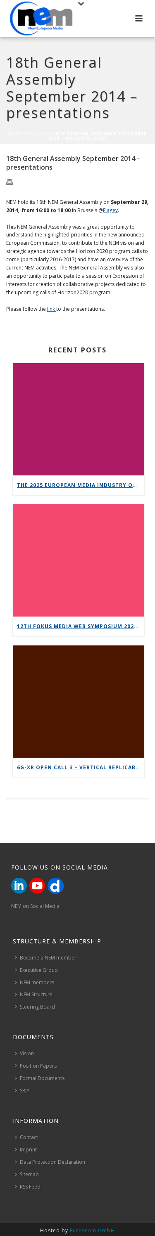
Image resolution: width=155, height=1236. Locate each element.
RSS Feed (30, 1186)
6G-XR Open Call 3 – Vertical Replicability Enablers (80, 767)
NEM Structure (36, 994)
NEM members (37, 982)
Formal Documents (42, 1078)
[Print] (13, 181)
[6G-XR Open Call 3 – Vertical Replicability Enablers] (78, 701)
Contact (29, 1137)
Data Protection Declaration (52, 1161)
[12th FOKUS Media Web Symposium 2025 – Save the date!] (78, 560)
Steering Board (37, 1006)
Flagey (110, 210)
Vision (27, 1053)
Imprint (28, 1149)
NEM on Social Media (35, 906)
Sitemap (29, 1174)
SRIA (25, 1090)
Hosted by (77, 1230)
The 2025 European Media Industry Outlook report (80, 485)
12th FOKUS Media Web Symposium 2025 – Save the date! (80, 626)
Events (37, 134)
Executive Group (39, 970)
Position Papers (38, 1065)
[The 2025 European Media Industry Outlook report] (78, 419)
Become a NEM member (48, 957)
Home (15, 134)
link (51, 308)
